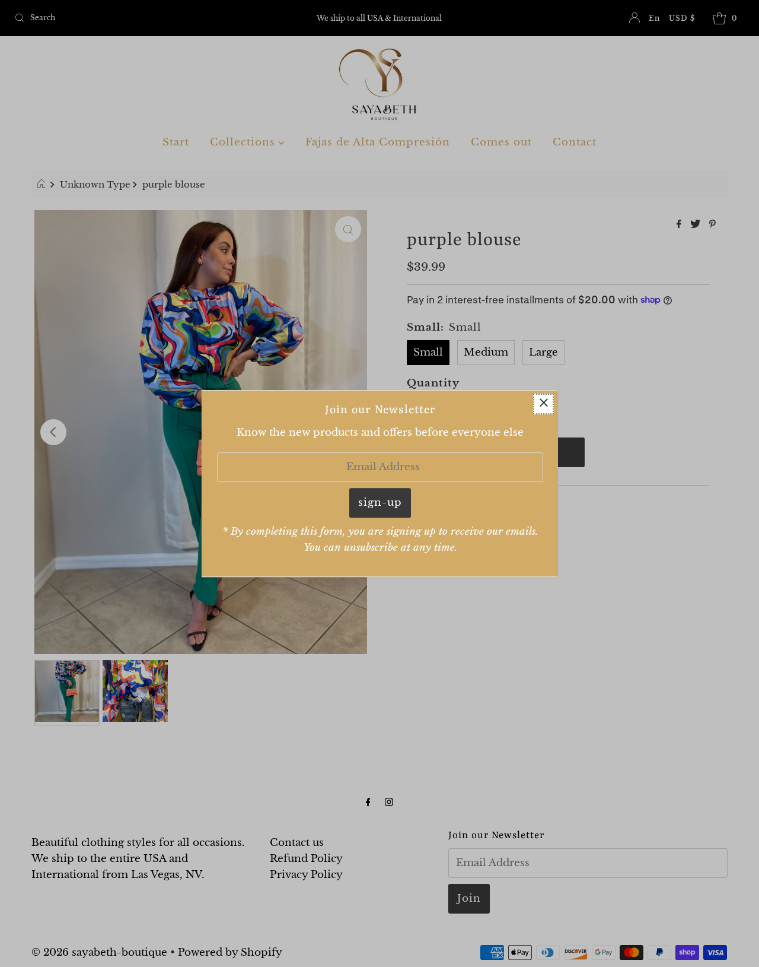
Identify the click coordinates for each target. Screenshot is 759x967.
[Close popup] (543, 404)
